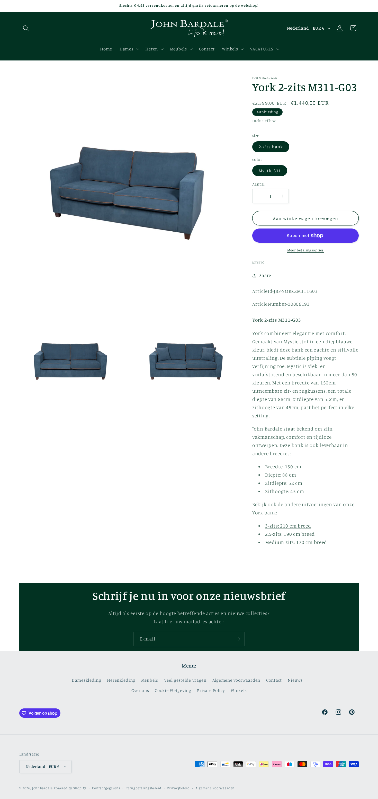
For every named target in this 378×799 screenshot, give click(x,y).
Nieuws (295, 680)
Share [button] (265, 275)
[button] (26, 28)
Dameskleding (86, 680)
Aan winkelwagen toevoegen (305, 218)
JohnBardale (42, 788)
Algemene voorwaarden (236, 680)
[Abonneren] (237, 639)
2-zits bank (271, 146)
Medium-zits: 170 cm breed (296, 542)
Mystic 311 (270, 170)
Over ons (140, 690)
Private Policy (211, 690)
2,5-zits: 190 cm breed (290, 534)
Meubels (149, 680)
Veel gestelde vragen (185, 680)
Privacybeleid (178, 788)
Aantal (258, 184)
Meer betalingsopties (305, 250)
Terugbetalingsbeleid (143, 788)
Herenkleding (121, 680)
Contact (274, 680)
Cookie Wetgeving (173, 690)
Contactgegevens (106, 788)
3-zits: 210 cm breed (288, 526)
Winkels (239, 690)
